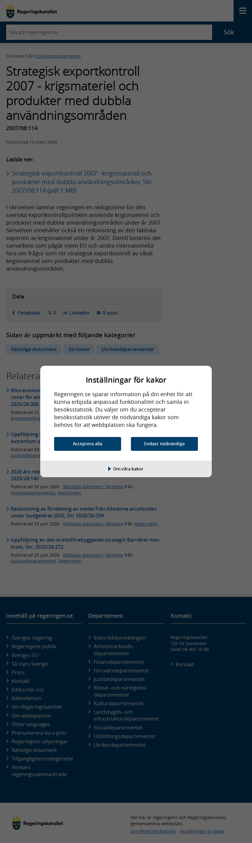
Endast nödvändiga (164, 444)
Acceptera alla (87, 444)
